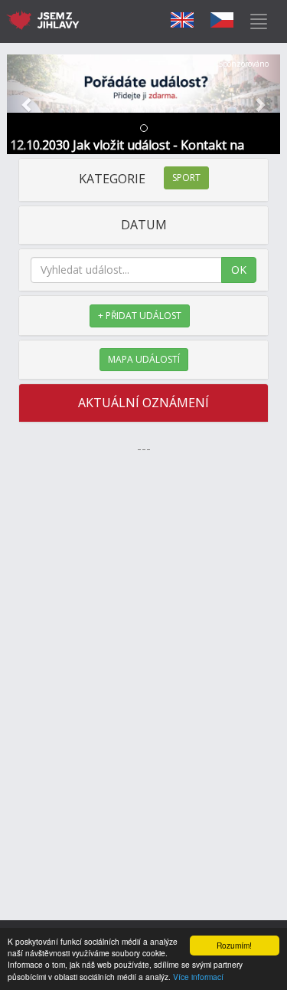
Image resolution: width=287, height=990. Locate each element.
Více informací (198, 976)
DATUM (144, 224)
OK (238, 269)
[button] (27, 104)
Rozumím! (234, 945)
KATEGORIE (140, 178)
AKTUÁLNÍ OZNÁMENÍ (143, 402)
